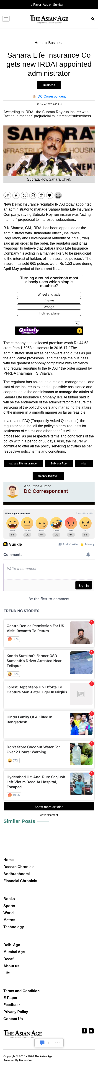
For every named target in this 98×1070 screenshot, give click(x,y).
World (8, 913)
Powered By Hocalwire (17, 1060)
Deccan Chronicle (18, 867)
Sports (9, 906)
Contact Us (13, 1019)
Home (8, 860)
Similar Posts (19, 821)
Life (6, 973)
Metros (9, 920)
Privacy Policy (15, 1012)
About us (11, 966)
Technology (13, 927)
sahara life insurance (23, 463)
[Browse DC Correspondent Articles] (12, 491)
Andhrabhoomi (16, 874)
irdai (84, 463)
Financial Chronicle (20, 881)
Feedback (12, 1005)
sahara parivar (48, 475)
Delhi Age (11, 945)
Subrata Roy (59, 463)
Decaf (8, 959)
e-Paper (36, 4)
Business (49, 85)
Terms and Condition (21, 991)
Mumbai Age (14, 952)
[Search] (93, 19)
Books (9, 899)
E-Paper (10, 998)
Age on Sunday (53, 4)
